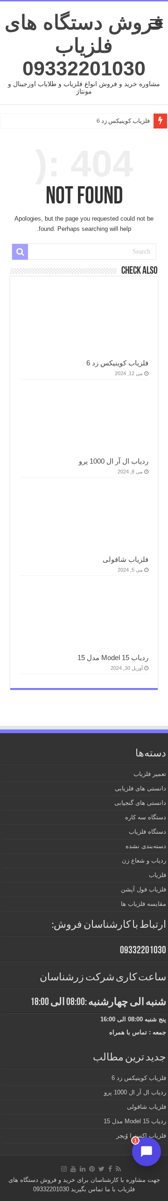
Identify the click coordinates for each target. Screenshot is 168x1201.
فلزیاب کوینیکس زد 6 (123, 120)
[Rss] (118, 1168)
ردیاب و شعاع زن (144, 860)
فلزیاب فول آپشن (143, 889)
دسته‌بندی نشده (146, 846)
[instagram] (64, 1168)
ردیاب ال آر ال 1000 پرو (113, 461)
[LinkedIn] (82, 1168)
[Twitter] (101, 1168)
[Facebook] (110, 1168)
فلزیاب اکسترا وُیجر (141, 1135)
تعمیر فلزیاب (149, 773)
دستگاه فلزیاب (147, 831)
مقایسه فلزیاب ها (143, 903)
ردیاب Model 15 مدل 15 (112, 657)
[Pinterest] (92, 1168)
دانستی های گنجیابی (140, 802)
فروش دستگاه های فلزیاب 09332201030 (84, 45)
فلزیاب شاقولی (125, 559)
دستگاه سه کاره (145, 817)
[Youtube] (73, 1168)
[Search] (20, 252)
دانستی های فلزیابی (140, 788)
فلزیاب (157, 874)
